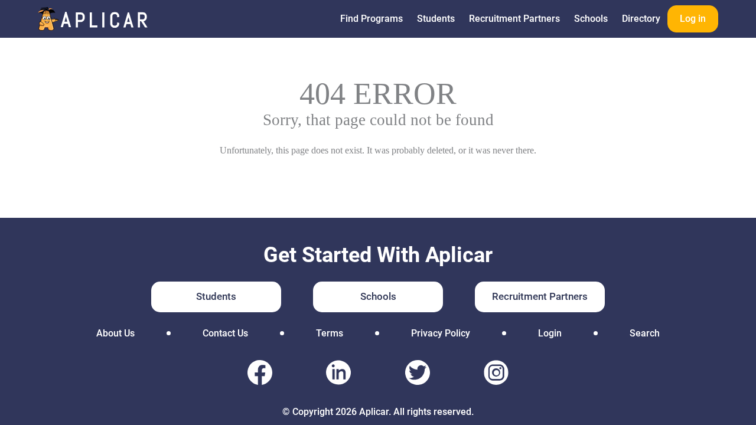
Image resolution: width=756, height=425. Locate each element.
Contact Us (225, 333)
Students (436, 18)
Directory (641, 18)
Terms (329, 333)
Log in (693, 18)
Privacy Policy (440, 333)
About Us (115, 333)
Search (645, 333)
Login (550, 333)
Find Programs (371, 18)
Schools (591, 18)
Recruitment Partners (514, 18)
